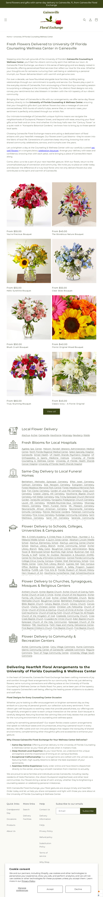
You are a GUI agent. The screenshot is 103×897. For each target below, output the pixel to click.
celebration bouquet (48, 150)
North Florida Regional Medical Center (49, 452)
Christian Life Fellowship (69, 607)
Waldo (86, 435)
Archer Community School (71, 545)
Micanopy (67, 435)
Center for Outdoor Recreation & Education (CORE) (66, 555)
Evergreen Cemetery (83, 484)
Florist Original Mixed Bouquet (67, 347)
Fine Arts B (50, 570)
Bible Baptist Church (32, 604)
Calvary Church (78, 604)
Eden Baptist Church (83, 619)
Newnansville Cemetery (81, 509)
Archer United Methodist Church (69, 598)
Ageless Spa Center (32, 448)
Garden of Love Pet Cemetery (66, 490)
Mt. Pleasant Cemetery (81, 506)
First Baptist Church (63, 628)
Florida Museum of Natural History (76, 570)
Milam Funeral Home (55, 506)
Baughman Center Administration (69, 549)
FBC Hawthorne (40, 625)
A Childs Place (54, 536)
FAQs (42, 825)
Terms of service (43, 854)
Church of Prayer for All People (78, 613)
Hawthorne (55, 435)
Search (26, 809)
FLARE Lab (37, 570)
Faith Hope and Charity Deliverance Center (72, 625)
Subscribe (88, 811)
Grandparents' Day (13, 811)
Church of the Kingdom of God (38, 616)
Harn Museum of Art (32, 573)
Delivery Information (45, 817)
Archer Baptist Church (50, 591)
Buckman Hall (81, 552)
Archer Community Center (35, 646)
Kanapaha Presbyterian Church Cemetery (73, 499)
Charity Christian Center (43, 607)
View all (51, 411)
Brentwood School (40, 552)
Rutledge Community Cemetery (72, 515)
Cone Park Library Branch (51, 564)
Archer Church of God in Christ (37, 594)
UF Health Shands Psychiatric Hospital (70, 455)
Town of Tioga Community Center (51, 653)
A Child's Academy (36, 536)
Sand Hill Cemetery (57, 518)
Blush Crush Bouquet (17, 347)
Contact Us (44, 809)
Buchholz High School (62, 552)
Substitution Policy (45, 845)
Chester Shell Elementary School (71, 561)
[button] (6, 20)
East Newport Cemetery (57, 484)
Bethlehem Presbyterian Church (77, 600)
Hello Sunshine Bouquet (19, 290)
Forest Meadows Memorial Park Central (41, 487)
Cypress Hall (72, 564)
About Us (11, 831)
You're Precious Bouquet (19, 234)
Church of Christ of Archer (70, 610)
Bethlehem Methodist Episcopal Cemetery (45, 481)
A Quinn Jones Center (57, 539)
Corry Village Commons (62, 646)
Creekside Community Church (71, 616)
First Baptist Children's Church (37, 628)
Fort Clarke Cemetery (38, 490)
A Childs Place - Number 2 (76, 536)
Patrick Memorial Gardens (56, 512)
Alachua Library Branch (42, 545)
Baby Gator (44, 549)
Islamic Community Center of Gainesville (42, 649)
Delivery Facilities (27, 817)
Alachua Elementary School (44, 543)
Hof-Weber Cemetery (43, 497)
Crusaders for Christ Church (58, 619)
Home (9, 37)
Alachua (26, 435)
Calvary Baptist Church (57, 604)
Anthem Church (30, 591)
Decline (78, 889)
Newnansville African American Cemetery (44, 509)
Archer (34, 435)
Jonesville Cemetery (40, 499)
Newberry (77, 435)
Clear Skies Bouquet (62, 290)
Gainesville (43, 435)
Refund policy (45, 837)
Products (11, 825)
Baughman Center (50, 600)
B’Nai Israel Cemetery (82, 481)
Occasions (11, 819)
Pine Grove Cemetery (43, 515)
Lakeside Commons (75, 649)
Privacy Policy (28, 881)
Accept (50, 889)
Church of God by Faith (50, 613)
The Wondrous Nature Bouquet (68, 234)
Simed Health (41, 455)
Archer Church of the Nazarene (70, 594)
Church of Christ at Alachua (42, 610)
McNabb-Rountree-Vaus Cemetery (64, 503)
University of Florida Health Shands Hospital (60, 464)
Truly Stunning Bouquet (19, 404)
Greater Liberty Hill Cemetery (48, 493)
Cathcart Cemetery (32, 484)
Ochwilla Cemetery (31, 512)
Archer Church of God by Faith (78, 591)
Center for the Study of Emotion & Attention (44, 558)
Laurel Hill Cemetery (33, 503)
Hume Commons (85, 646)
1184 (24, 536)
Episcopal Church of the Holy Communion (44, 622)
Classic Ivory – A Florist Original (68, 404)
